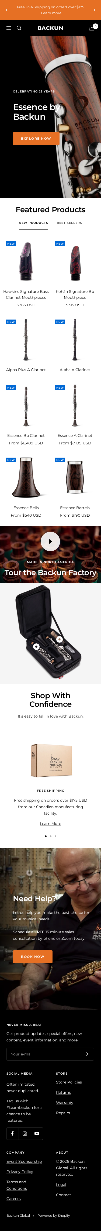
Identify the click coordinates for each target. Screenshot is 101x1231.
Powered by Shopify (53, 1215)
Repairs (63, 1112)
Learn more (51, 13)
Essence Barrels (75, 507)
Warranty (64, 1102)
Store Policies (69, 1082)
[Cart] (92, 28)
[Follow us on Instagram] (25, 1133)
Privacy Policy (19, 1171)
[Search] (19, 28)
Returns (63, 1092)
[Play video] (50, 541)
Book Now (32, 957)
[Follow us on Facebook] (12, 1133)
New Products (33, 223)
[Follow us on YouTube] (37, 1133)
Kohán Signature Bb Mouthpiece (75, 294)
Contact (63, 1194)
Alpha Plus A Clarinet (26, 369)
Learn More (50, 823)
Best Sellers (69, 223)
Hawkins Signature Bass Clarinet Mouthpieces (26, 294)
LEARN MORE (34, 143)
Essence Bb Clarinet (26, 435)
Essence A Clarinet (75, 435)
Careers (13, 1198)
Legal (61, 1184)
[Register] (86, 1054)
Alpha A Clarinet (75, 369)
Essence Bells (26, 507)
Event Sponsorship (24, 1161)
